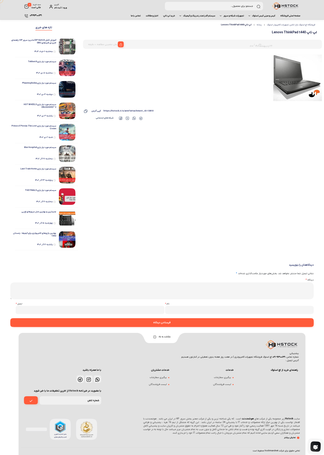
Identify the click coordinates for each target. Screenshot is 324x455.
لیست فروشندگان (222, 384)
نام (167, 303)
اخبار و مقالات (152, 15)
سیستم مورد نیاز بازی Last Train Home (38, 169)
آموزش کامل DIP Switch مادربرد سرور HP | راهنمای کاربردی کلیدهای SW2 (33, 41)
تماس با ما (136, 15)
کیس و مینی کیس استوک (263, 15)
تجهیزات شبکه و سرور (233, 15)
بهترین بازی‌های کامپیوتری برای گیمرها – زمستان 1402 (34, 234)
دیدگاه (310, 280)
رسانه (259, 24)
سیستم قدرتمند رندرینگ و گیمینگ (199, 15)
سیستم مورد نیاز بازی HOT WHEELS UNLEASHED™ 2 (40, 106)
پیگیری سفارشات (222, 377)
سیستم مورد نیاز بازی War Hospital (40, 147)
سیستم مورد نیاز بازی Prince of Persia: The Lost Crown (33, 127)
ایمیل (19, 303)
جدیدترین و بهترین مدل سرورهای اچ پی (38, 211)
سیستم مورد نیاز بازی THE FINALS (40, 190)
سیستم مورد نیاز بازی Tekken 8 (42, 61)
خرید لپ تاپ (169, 15)
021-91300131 (279, 357)
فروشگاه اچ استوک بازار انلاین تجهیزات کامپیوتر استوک (291, 24)
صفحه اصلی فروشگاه (290, 15)
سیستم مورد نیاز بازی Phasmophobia (39, 83)
